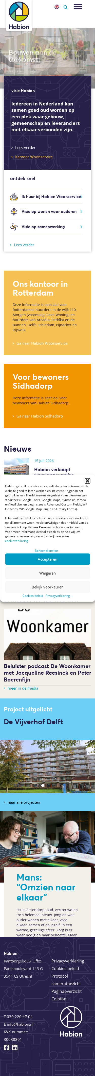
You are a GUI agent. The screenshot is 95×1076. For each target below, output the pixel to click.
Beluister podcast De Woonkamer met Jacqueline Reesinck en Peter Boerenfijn (47, 673)
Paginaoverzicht (66, 991)
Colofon (58, 999)
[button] (87, 480)
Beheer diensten (46, 550)
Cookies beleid (33, 595)
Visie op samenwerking (43, 226)
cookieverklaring (16, 540)
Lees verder (25, 147)
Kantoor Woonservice (34, 156)
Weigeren (47, 573)
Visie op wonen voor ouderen (49, 211)
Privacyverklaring (58, 595)
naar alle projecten (24, 802)
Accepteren (47, 559)
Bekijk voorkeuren (48, 586)
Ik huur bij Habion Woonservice (51, 196)
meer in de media (23, 688)
